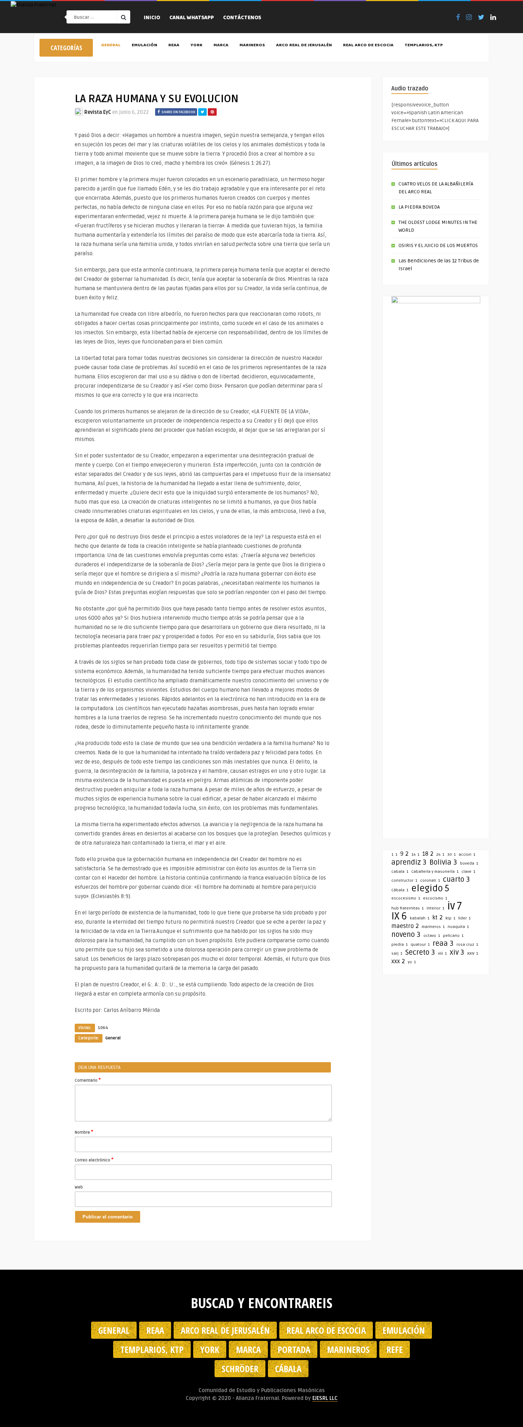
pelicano (453, 935)
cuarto (456, 879)
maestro (405, 926)
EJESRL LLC (325, 1398)
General (111, 45)
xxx (398, 961)
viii (442, 953)
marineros (433, 926)
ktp (450, 918)
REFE (394, 1349)
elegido (430, 888)
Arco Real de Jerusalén (304, 45)
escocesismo (405, 898)
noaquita (458, 926)
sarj (396, 953)
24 (440, 854)
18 (427, 853)
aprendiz (409, 862)
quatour (420, 944)
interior (435, 908)
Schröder (240, 1369)
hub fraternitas (407, 908)
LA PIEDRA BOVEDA (419, 207)
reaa (443, 944)
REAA (173, 45)
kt (437, 917)
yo (412, 962)
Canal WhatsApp (191, 18)
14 (415, 854)
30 (451, 854)
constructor (404, 880)
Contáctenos (242, 18)
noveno (406, 935)
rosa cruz (467, 944)
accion (467, 854)
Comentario (88, 1080)
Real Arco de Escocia (368, 45)
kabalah (419, 918)
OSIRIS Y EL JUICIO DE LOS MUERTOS (438, 245)
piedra (399, 944)
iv (454, 906)
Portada (294, 1349)
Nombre (84, 1132)
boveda (469, 863)
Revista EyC (97, 112)
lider (464, 918)
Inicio (152, 18)
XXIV (472, 953)
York (196, 45)
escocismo (435, 898)
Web (79, 1187)
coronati (430, 880)
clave (468, 871)
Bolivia (443, 862)
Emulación (144, 45)
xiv (457, 952)
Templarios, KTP (424, 45)
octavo (431, 935)
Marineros (252, 45)
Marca (220, 45)
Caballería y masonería (435, 871)
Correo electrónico (94, 1159)
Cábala (399, 890)
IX (399, 916)
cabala (399, 871)
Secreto (420, 952)
